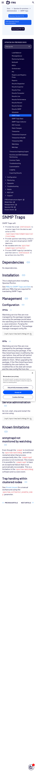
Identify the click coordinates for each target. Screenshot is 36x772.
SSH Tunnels (16, 125)
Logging (12, 170)
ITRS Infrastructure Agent (13, 199)
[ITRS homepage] (18, 2)
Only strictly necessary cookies (18, 387)
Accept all (18, 392)
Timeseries (15, 131)
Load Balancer (16, 53)
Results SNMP (16, 109)
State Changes (17, 128)
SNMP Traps (24, 11)
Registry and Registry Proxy (19, 76)
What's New (8, 202)
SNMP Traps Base (17, 118)
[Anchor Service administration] (5, 405)
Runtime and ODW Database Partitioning (19, 156)
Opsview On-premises (21, 8)
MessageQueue (17, 56)
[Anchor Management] (26, 298)
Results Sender (17, 106)
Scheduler (15, 112)
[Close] (32, 373)
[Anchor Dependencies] (28, 262)
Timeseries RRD (17, 141)
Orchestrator (16, 68)
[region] (18, 386)
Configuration (12, 177)
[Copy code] (30, 334)
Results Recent (17, 102)
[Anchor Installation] (23, 275)
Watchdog (15, 144)
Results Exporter (17, 87)
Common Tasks (15, 160)
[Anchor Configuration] (23, 304)
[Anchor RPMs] (9, 341)
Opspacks (10, 183)
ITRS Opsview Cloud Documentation (12, 22)
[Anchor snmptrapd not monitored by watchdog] (5, 444)
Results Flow (16, 90)
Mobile (9, 189)
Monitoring (10, 180)
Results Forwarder (18, 93)
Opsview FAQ (9, 207)
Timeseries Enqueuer (19, 134)
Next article (26, 503)
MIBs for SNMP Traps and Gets (18, 286)
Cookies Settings (18, 397)
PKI (13, 72)
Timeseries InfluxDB (18, 138)
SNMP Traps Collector (19, 122)
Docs (8, 8)
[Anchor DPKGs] (10, 310)
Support (10, 195)
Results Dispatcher (18, 83)
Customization (14, 166)
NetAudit (15, 62)
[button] (31, 767)
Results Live (16, 96)
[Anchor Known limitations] (6, 431)
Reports (14, 80)
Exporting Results (16, 173)
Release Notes (9, 204)
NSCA (14, 65)
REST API (10, 192)
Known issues (11, 487)
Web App (15, 147)
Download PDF (17, 29)
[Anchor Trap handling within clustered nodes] (26, 482)
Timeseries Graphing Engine (19, 151)
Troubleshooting (15, 163)
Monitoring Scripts (18, 59)
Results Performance (19, 99)
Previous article (11, 503)
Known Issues (9, 209)
